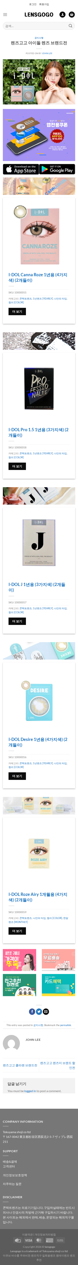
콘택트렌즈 (26, 298)
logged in (30, 1091)
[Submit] (70, 26)
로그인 (33, 4)
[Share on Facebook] (32, 1011)
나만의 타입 (60, 298)
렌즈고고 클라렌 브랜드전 (20, 1065)
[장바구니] (72, 15)
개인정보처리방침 (45, 1234)
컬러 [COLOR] (16, 302)
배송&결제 (10, 1161)
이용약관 (27, 1234)
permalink (65, 1025)
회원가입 (44, 4)
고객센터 (9, 1166)
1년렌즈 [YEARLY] (43, 298)
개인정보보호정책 (15, 1175)
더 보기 (17, 311)
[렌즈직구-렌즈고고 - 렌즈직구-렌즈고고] (39, 14)
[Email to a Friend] (46, 1011)
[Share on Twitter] (39, 1011)
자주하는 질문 (12, 1184)
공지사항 (39, 38)
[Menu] (5, 14)
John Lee (47, 53)
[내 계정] (62, 15)
